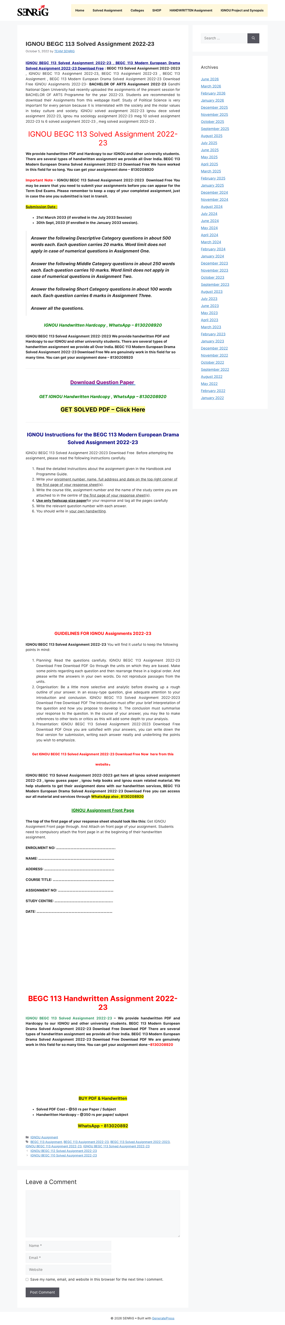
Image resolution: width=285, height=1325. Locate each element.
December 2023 (214, 263)
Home (79, 10)
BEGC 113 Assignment (46, 1142)
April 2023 (209, 320)
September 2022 (215, 369)
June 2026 (210, 79)
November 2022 (214, 355)
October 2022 (212, 362)
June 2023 (210, 306)
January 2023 (212, 341)
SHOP (156, 10)
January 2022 (212, 398)
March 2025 (211, 171)
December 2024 (214, 192)
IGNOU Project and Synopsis (242, 10)
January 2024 (212, 256)
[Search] (253, 38)
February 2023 (213, 334)
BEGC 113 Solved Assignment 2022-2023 (140, 1142)
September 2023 (215, 284)
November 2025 (214, 114)
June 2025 (210, 150)
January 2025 (212, 185)
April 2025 (209, 164)
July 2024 (209, 214)
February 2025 (213, 178)
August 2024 (212, 207)
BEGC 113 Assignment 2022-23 (86, 1142)
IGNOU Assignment (44, 1137)
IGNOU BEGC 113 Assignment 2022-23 (54, 1146)
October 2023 (212, 277)
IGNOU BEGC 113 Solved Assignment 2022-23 (116, 1146)
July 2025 (209, 143)
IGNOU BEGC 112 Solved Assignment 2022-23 (63, 1151)
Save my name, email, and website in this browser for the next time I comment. (96, 1279)
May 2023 (209, 313)
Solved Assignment (107, 10)
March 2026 (211, 86)
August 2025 (211, 136)
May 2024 (209, 228)
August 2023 (212, 292)
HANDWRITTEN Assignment (191, 10)
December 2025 (214, 107)
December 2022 (214, 348)
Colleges (137, 10)
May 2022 (209, 384)
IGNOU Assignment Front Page (103, 810)
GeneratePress (163, 1318)
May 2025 (209, 157)
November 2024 (214, 199)
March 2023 (211, 327)
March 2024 (211, 242)
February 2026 (213, 93)
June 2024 (210, 221)
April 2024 (209, 235)
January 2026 (212, 100)
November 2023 (214, 270)
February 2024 (213, 249)
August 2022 (211, 377)
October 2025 (212, 122)
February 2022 (213, 391)
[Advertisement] (103, 571)
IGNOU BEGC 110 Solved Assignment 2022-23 (63, 1155)
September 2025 (215, 129)
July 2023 (209, 299)
